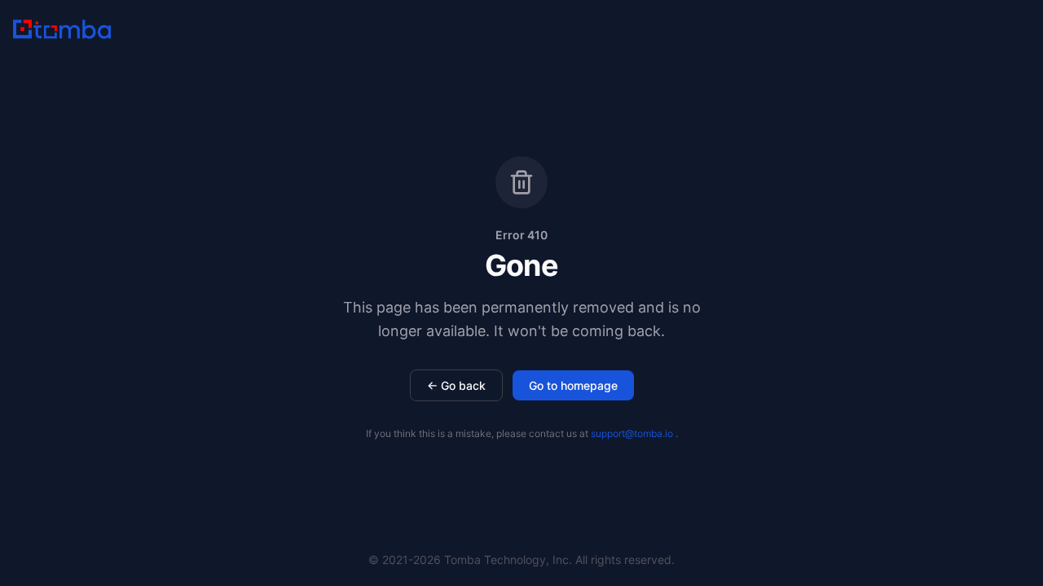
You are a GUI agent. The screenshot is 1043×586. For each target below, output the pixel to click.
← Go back (456, 385)
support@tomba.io (632, 433)
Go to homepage (573, 385)
